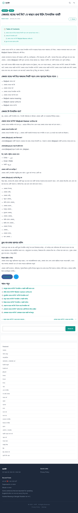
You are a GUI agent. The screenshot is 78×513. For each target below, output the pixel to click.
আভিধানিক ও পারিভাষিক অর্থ (9, 361)
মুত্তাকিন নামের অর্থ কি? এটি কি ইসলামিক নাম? (16, 295)
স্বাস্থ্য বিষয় (5, 444)
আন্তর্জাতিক (5, 357)
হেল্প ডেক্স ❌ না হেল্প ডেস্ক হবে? (9, 481)
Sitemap (44, 507)
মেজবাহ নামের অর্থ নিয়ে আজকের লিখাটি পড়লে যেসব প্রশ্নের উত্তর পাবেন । (22, 32)
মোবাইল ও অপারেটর (7, 430)
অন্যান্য (4, 350)
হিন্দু (3, 448)
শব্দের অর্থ (5, 437)
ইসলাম (4, 375)
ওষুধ (4, 386)
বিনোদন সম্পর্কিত (6, 423)
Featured (5, 346)
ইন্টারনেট (4, 372)
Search (70, 329)
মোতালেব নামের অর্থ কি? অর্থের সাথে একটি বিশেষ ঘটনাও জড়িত (20, 309)
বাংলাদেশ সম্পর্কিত (6, 419)
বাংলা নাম (5, 415)
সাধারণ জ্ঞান (5, 441)
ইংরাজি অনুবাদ (6, 364)
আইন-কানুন (5, 354)
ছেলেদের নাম (4, 10)
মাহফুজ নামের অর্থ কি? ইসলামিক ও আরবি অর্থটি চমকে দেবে (19, 288)
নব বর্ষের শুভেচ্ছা (6, 393)
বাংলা (4, 408)
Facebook (7, 277)
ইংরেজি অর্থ (5, 368)
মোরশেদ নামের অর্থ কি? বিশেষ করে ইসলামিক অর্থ (16, 306)
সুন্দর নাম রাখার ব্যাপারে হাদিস (12, 41)
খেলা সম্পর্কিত (6, 390)
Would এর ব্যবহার (6, 487)
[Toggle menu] (74, 3)
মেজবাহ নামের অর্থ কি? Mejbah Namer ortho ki (19, 38)
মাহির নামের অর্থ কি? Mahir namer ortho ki (18, 292)
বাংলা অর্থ (5, 412)
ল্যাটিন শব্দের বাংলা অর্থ (8, 433)
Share (73, 19)
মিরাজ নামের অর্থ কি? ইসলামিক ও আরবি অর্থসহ (16, 302)
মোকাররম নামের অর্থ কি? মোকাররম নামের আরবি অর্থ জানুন (19, 312)
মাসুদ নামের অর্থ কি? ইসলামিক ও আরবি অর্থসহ (16, 299)
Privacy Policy (44, 472)
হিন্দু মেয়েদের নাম (6, 452)
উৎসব (4, 383)
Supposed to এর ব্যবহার (9, 484)
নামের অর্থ (11, 10)
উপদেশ (4, 379)
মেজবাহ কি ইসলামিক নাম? (11, 35)
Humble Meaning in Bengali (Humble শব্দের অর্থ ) (16, 496)
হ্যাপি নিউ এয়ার (6, 455)
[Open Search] (70, 3)
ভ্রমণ (4, 426)
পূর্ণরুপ (4, 401)
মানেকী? (35, 504)
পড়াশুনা (4, 404)
